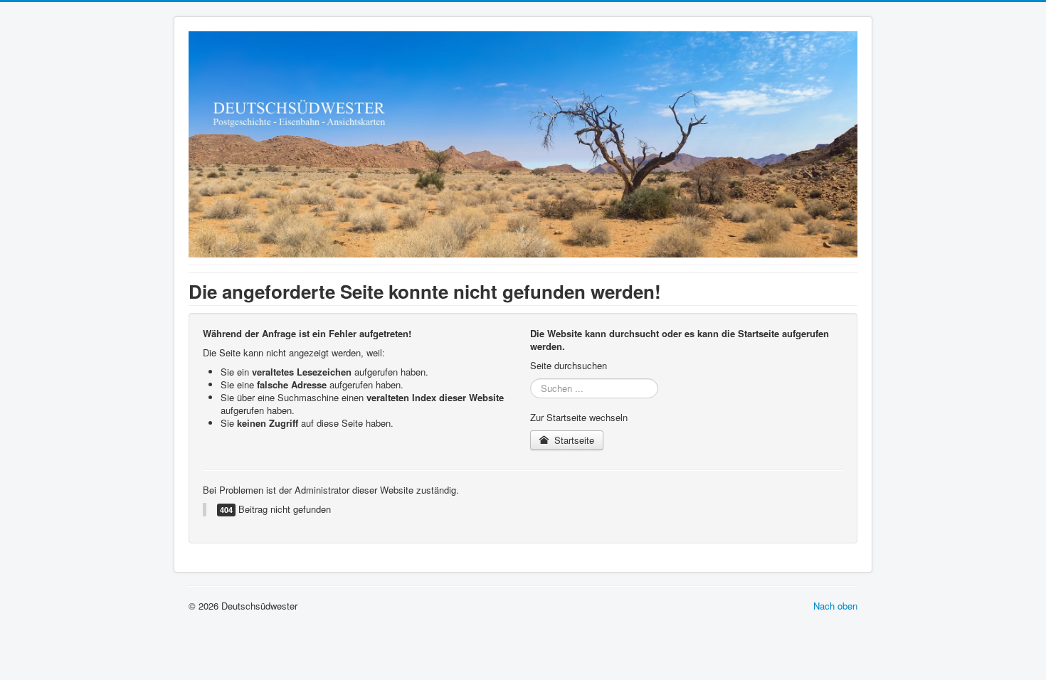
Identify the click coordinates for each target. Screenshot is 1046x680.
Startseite (572, 440)
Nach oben (835, 605)
